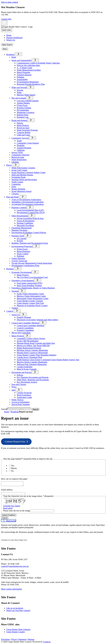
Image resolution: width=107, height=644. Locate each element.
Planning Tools (17, 236)
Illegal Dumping (23, 72)
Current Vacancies (24, 393)
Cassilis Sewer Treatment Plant (29, 357)
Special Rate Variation (20, 404)
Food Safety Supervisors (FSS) (29, 283)
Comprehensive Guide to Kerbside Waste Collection (38, 63)
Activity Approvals (19, 261)
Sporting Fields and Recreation (24, 179)
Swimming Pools (18, 177)
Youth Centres (17, 182)
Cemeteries (16, 184)
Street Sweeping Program (27, 130)
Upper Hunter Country (15, 632)
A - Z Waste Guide (24, 68)
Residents (15, 412)
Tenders (14, 308)
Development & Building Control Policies (28, 232)
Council (9, 311)
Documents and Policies (21, 372)
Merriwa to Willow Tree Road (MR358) (33, 345)
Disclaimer (5, 639)
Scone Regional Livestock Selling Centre (28, 172)
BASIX (20, 241)
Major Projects (23, 125)
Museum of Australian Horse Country (32, 305)
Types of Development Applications (26, 199)
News (13, 387)
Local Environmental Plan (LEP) (30, 210)
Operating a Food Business (22, 280)
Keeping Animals (24, 108)
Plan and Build (12, 197)
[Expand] (18, 54)
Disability (21, 145)
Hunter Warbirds (18, 189)
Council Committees (25, 328)
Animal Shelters (23, 103)
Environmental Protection (21, 246)
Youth (19, 141)
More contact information (11, 589)
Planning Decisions (19, 230)
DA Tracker (21, 238)
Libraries (15, 162)
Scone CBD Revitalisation (27, 341)
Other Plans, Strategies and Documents (33, 380)
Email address (7, 490)
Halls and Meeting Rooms (22, 175)
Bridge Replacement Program (29, 348)
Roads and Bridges (19, 120)
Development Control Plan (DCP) (31, 212)
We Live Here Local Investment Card (32, 277)
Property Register (24, 317)
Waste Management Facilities (29, 70)
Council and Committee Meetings (25, 323)
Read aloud (8, 508)
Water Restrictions (18, 159)
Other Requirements (19, 216)
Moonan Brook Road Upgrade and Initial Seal (36, 343)
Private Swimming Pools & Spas (30, 218)
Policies (20, 123)
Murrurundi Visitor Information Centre (32, 298)
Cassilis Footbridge (24, 367)
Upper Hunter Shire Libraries (18, 629)
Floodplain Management (21, 228)
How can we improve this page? (14, 479)
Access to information (20, 402)
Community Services (20, 138)
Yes (12, 466)
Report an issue (23, 128)
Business (10, 269)
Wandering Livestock (25, 112)
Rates (13, 57)
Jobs (13, 390)
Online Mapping (18, 258)
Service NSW (17, 152)
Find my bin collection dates (28, 65)
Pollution (20, 77)
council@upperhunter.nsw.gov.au (15, 566)
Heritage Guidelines (25, 223)
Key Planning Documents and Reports (32, 377)
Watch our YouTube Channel (18, 610)
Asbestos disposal (24, 75)
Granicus (46, 642)
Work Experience (24, 395)
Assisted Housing (24, 148)
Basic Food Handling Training (29, 285)
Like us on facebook (14, 608)
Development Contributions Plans (25, 265)
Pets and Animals (18, 98)
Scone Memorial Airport (21, 191)
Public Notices (17, 400)
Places (8, 165)
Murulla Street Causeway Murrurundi (32, 352)
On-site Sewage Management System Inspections (31, 263)
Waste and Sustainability (21, 60)
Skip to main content (9, 2)
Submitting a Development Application (27, 202)
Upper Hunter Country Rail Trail (30, 303)
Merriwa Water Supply (26, 95)
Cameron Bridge (23, 132)
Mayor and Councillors (21, 332)
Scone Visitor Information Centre (30, 294)
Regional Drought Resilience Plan (31, 84)
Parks (13, 186)
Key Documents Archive (27, 382)
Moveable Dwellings (25, 225)
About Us (15, 315)
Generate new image (11, 506)
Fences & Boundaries (25, 221)
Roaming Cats (22, 117)
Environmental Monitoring (28, 82)
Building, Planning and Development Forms (29, 243)
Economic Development (21, 272)
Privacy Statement (18, 639)
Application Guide (24, 397)
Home (6, 412)
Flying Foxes (22, 105)
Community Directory (20, 155)
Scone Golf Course (19, 170)
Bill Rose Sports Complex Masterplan (32, 350)
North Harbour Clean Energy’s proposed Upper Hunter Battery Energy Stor (48, 360)
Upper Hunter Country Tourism (30, 301)
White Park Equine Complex (23, 168)
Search (4, 409)
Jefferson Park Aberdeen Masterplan (32, 364)
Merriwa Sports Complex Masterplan (32, 362)
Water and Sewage (19, 87)
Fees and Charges (18, 384)
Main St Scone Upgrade (27, 369)
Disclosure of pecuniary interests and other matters (37, 320)
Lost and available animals (27, 101)
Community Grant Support (28, 143)
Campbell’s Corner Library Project (31, 338)
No (12, 471)
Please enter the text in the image (16, 511)
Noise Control (22, 254)
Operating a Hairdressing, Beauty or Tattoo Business (33, 288)
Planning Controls (18, 207)
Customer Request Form (15, 441)
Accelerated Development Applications (27, 204)
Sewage (20, 90)
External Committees (25, 330)
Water (19, 92)
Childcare (21, 150)
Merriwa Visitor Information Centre (31, 296)
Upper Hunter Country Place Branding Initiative (36, 355)
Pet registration (23, 110)
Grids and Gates (23, 135)
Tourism (14, 291)
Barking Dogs (22, 115)
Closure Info (6, 19)
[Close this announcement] (4, 23)
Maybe (14, 468)
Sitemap (31, 639)
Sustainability (22, 79)
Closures (15, 194)
